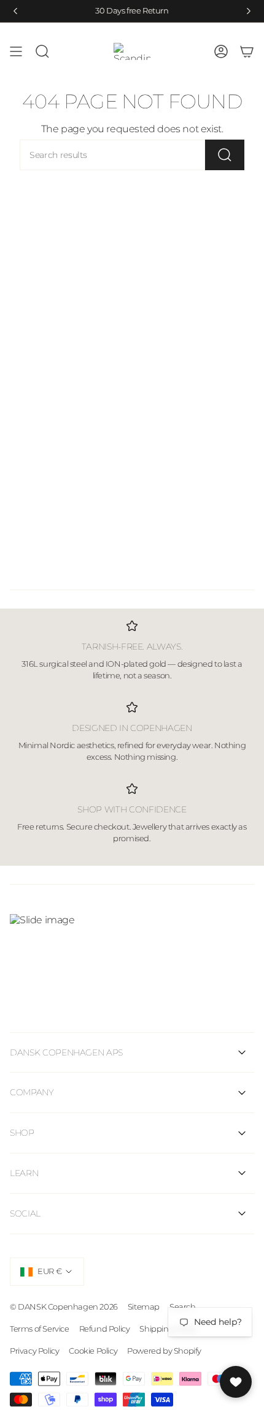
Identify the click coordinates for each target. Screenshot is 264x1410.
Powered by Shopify (164, 1351)
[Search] (224, 155)
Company (32, 1092)
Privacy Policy (34, 1351)
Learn (24, 1173)
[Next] (248, 11)
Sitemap (144, 1306)
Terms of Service (39, 1328)
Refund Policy (104, 1328)
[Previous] (15, 11)
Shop (22, 1132)
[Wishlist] (236, 1382)
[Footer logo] (132, 950)
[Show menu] (16, 51)
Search (182, 1306)
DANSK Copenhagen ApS (66, 1052)
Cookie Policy (93, 1351)
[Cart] (247, 51)
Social (25, 1213)
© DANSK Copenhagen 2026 (64, 1306)
